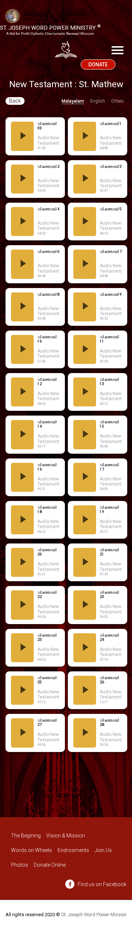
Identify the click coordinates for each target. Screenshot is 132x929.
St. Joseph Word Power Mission (93, 914)
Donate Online (50, 865)
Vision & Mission (65, 835)
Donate (98, 64)
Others (117, 101)
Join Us (103, 850)
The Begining (26, 835)
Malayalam (73, 101)
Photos (19, 865)
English (97, 101)
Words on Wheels (31, 850)
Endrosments (73, 850)
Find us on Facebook (101, 884)
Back (15, 101)
